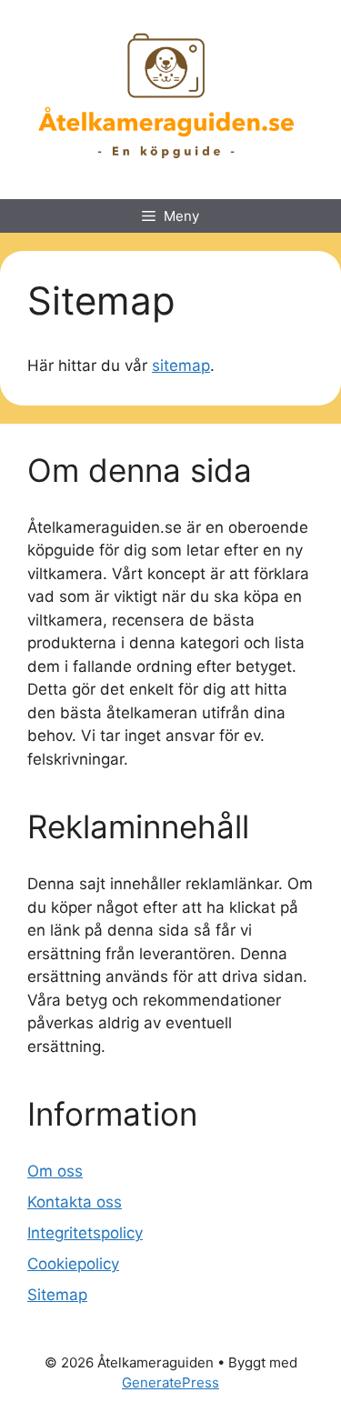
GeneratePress (170, 1382)
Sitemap (57, 1295)
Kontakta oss (74, 1202)
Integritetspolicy (85, 1233)
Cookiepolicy (73, 1264)
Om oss (55, 1171)
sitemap (181, 365)
